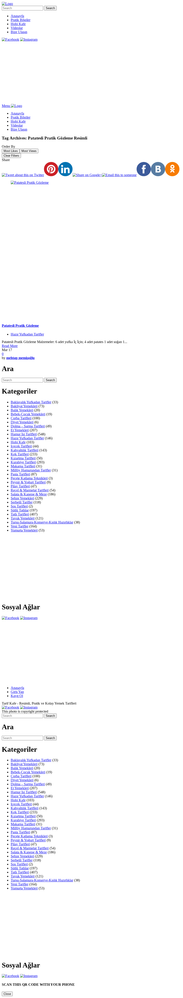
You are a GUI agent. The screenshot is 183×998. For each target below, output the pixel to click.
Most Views (29, 151)
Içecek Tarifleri (21, 446)
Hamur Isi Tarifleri (24, 434)
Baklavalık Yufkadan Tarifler (31, 402)
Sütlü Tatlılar (20, 510)
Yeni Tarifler (19, 526)
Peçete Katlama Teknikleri (29, 478)
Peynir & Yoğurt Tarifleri (28, 482)
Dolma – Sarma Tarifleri (28, 426)
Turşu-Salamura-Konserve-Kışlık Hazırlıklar (42, 522)
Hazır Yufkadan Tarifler (27, 334)
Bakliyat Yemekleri (24, 406)
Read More (10, 346)
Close (7, 994)
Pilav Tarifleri (20, 486)
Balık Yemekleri (22, 410)
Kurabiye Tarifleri (23, 462)
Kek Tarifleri (20, 454)
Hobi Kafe (18, 24)
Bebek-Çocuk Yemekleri (28, 414)
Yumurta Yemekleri (24, 530)
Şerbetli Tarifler (22, 502)
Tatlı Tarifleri (20, 514)
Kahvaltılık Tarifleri (24, 450)
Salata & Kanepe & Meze (29, 494)
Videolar (17, 28)
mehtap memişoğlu (20, 358)
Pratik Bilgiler (20, 20)
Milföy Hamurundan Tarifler (31, 470)
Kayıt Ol (17, 696)
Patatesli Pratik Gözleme (20, 325)
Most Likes (11, 151)
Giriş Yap (17, 692)
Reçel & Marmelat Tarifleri (30, 490)
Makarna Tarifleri (23, 466)
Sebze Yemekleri (22, 498)
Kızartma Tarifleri (23, 458)
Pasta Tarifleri (20, 474)
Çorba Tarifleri (21, 418)
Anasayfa (17, 16)
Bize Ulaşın (19, 32)
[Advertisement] (91, 73)
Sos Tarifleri (19, 506)
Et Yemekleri (20, 430)
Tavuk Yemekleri (23, 518)
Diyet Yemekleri (22, 422)
